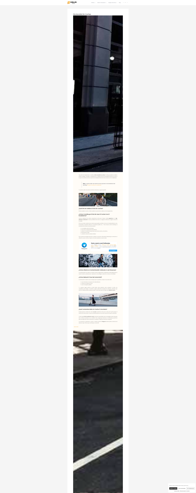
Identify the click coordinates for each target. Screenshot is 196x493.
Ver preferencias (190, 488)
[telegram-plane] (127, 2)
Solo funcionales (181, 488)
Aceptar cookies (173, 488)
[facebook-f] (124, 2)
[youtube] (125, 2)
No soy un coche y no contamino (94, 185)
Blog (120, 2)
